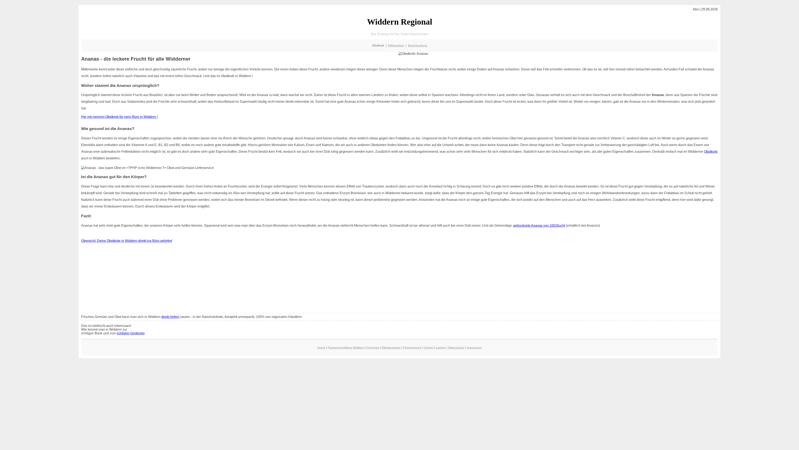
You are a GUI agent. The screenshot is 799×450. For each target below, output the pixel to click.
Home (321, 347)
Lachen (440, 347)
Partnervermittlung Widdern (346, 347)
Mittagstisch (396, 45)
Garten (428, 347)
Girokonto (372, 347)
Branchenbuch (417, 45)
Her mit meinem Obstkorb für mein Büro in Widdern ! (119, 117)
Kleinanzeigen (391, 347)
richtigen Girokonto (131, 333)
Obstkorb (710, 151)
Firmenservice (412, 347)
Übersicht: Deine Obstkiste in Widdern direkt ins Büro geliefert (126, 240)
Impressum (474, 347)
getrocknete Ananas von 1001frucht (539, 225)
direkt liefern (170, 317)
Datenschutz (456, 347)
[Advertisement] (399, 279)
